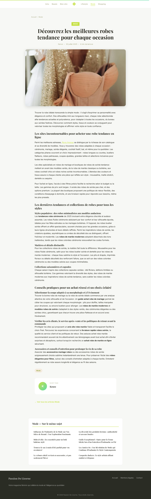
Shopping (102, 4)
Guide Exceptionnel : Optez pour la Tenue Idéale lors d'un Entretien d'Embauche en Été (97, 440)
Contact (139, 478)
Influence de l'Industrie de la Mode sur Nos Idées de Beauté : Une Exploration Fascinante (52, 433)
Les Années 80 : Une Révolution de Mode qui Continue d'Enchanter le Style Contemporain (97, 448)
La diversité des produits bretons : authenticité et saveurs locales (98, 433)
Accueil (33, 17)
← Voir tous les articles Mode (47, 402)
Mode (93, 4)
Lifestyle (84, 4)
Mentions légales (127, 478)
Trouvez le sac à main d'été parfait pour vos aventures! (51, 448)
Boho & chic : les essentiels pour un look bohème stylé (50, 440)
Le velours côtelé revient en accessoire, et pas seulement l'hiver (52, 456)
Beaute (54, 4)
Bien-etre (63, 4)
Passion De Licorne (19, 478)
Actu (47, 4)
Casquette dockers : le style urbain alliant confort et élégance (96, 456)
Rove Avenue (68, 142)
